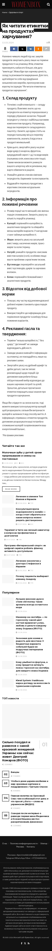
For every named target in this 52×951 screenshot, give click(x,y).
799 (31, 503)
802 (31, 524)
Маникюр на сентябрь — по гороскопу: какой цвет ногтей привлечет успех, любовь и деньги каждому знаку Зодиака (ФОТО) (31, 623)
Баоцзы (15, 772)
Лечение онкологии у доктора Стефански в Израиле (28, 564)
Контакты (31, 846)
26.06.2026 (22, 570)
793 (20, 555)
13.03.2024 (8, 42)
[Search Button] (48, 4)
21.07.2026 (22, 524)
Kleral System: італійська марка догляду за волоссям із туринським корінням (33, 683)
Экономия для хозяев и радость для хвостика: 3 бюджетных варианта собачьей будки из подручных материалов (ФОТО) (30, 645)
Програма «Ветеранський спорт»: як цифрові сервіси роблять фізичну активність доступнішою (25, 548)
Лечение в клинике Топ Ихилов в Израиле (29, 498)
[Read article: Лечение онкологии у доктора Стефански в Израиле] (8, 564)
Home (4, 12)
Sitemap (43, 843)
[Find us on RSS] (29, 943)
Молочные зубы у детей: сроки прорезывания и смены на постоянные (22, 455)
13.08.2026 (8, 463)
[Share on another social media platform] (46, 49)
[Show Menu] (3, 4)
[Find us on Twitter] (25, 943)
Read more (12, 489)
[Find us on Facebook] (21, 943)
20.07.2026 (10, 539)
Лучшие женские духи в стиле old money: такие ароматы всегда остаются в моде (32, 603)
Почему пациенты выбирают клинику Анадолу (32, 577)
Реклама (20, 846)
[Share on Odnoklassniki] (38, 49)
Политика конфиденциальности (24, 843)
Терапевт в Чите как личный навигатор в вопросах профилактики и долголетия (26, 533)
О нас (4, 843)
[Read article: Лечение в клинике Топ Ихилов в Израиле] (8, 499)
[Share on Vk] (30, 49)
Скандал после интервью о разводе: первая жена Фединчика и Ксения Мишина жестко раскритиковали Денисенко (30, 817)
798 (20, 539)
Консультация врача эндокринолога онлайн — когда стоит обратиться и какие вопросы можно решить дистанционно (30, 515)
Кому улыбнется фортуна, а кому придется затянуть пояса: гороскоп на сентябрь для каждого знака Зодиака (32, 666)
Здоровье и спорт (16, 12)
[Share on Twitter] (22, 49)
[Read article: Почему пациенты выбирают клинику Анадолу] (8, 579)
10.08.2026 (22, 503)
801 (22, 463)
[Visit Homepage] (26, 4)
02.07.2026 (10, 555)
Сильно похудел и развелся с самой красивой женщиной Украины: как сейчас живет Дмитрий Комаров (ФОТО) (18, 751)
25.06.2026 (22, 583)
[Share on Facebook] (14, 49)
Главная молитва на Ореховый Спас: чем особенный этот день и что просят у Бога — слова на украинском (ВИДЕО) (29, 800)
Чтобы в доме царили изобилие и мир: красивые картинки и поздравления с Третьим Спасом (29, 784)
